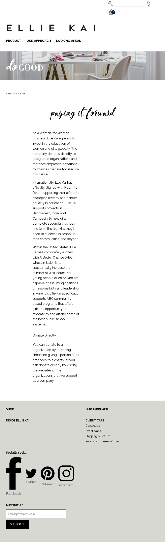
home (9, 94)
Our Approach (39, 41)
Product (13, 41)
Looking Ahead (68, 41)
